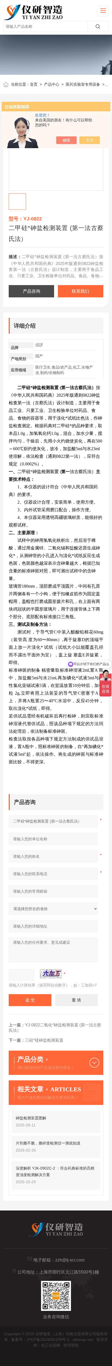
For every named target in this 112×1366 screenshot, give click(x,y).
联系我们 (80, 291)
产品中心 (51, 84)
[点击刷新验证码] (51, 973)
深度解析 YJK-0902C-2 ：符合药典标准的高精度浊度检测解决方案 (55, 1171)
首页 (34, 84)
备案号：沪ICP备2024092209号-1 (40, 1339)
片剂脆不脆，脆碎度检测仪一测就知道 (48, 1143)
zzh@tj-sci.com (70, 1260)
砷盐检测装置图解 (31, 1118)
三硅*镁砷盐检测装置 (44, 1040)
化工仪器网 (50, 1345)
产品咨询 (31, 291)
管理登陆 (71, 1345)
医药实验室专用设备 (83, 84)
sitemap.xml (83, 1339)
